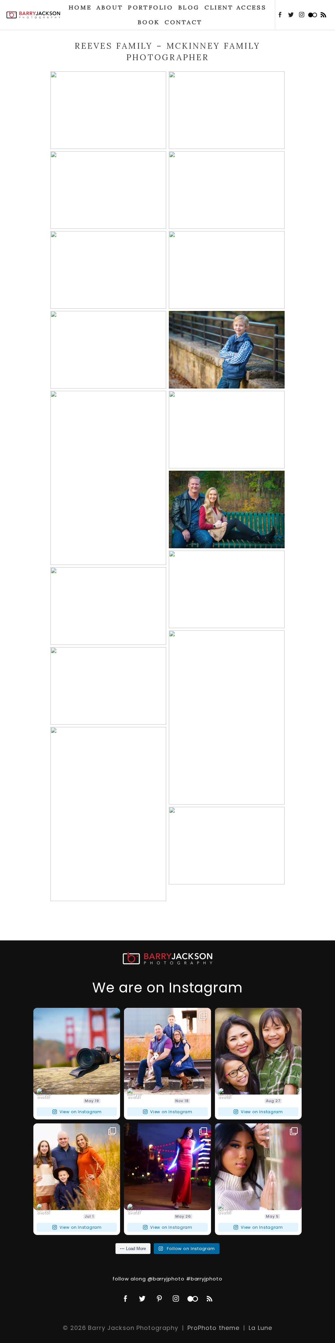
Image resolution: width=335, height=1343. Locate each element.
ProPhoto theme (213, 1328)
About (110, 7)
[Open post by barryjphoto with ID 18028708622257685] (258, 1051)
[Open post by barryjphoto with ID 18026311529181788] (76, 1166)
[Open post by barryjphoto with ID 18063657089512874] (76, 1051)
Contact (183, 22)
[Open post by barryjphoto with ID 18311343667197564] (167, 1166)
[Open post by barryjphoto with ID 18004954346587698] (258, 1166)
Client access (235, 7)
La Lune (260, 1328)
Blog (189, 7)
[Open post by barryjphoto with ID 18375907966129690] (167, 1051)
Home (80, 7)
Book (149, 22)
